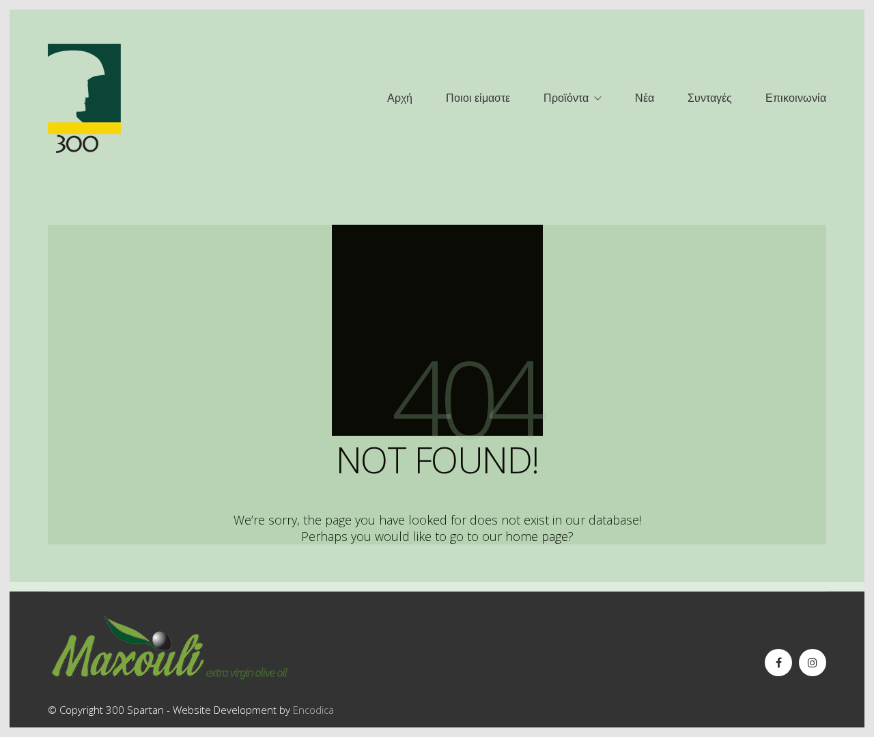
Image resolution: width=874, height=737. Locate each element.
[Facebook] (778, 662)
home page (536, 536)
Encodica (313, 710)
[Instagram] (812, 662)
